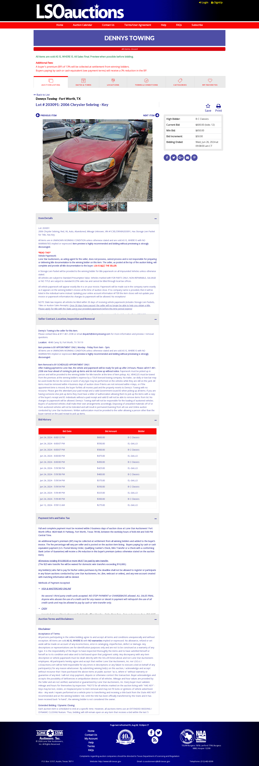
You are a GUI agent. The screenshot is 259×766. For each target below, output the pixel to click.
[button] (156, 121)
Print (218, 111)
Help (163, 25)
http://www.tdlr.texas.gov (109, 761)
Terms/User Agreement (137, 25)
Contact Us (108, 25)
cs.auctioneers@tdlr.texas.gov (156, 761)
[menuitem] (205, 2)
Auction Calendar (82, 25)
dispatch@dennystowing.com (96, 333)
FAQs (179, 25)
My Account (91, 738)
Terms (91, 746)
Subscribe (197, 25)
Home (59, 25)
